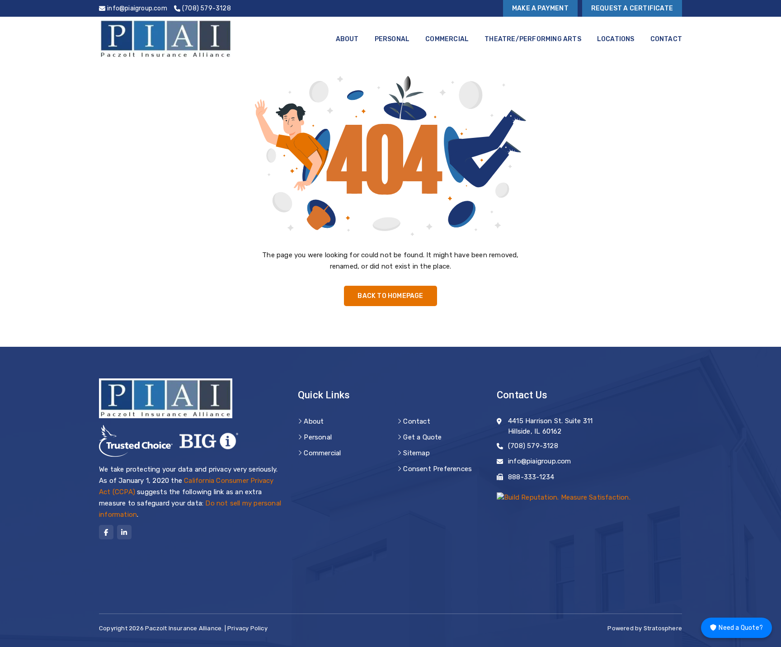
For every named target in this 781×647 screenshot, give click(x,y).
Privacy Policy (247, 628)
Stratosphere (663, 628)
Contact (666, 39)
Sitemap (416, 453)
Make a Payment (540, 8)
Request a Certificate (632, 8)
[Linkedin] (124, 532)
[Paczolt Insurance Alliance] (165, 39)
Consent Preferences (437, 469)
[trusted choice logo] (136, 441)
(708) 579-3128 (533, 446)
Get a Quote (422, 437)
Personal (392, 39)
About (347, 39)
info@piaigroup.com (539, 461)
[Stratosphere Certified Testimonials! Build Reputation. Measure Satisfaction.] (563, 497)
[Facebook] (106, 532)
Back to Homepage (390, 296)
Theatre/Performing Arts (533, 39)
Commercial (447, 39)
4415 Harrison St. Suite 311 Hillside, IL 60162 (550, 426)
